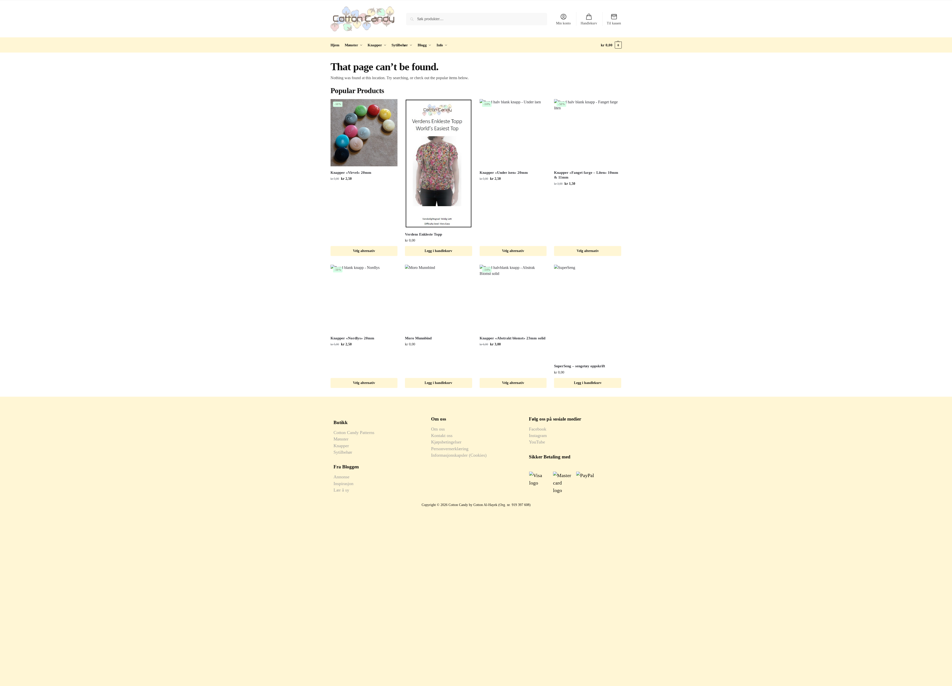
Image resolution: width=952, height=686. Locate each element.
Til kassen (614, 23)
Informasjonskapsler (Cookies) (459, 455)
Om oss (438, 429)
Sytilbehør (343, 452)
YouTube (537, 441)
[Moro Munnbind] (438, 298)
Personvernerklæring (449, 448)
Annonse (341, 476)
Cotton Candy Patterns (354, 432)
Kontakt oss (441, 435)
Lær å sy (341, 490)
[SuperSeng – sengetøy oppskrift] (587, 312)
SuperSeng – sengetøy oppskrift (579, 366)
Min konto (563, 23)
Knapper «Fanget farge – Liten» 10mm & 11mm (586, 175)
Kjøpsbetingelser (446, 441)
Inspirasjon (343, 483)
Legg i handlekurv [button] (438, 251)
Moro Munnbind (418, 338)
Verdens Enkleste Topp (423, 234)
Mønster (341, 439)
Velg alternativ (364, 251)
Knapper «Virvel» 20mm (351, 173)
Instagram (538, 435)
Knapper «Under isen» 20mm (504, 173)
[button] (611, 45)
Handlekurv (589, 23)
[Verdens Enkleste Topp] (438, 163)
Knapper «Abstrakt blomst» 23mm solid (512, 338)
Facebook (537, 429)
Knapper (341, 445)
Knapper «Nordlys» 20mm (352, 338)
